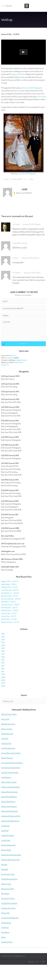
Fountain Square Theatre (9, 772)
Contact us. (5, 365)
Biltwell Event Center (8, 724)
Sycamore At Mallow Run (10, 918)
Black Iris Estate (6, 729)
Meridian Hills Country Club (10, 860)
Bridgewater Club (7, 733)
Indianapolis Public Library (10, 821)
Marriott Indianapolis (8, 845)
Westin (3, 937)
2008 (3, 680)
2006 (3, 686)
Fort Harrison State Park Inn (10, 767)
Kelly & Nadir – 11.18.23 (8, 584)
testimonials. (18, 362)
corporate (10, 357)
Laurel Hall (4, 830)
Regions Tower (6, 884)
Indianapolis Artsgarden (9, 811)
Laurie (6, 179)
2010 (3, 674)
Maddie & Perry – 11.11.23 (9, 587)
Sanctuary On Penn (8, 898)
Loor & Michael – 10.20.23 (10, 590)
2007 (3, 683)
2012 (2, 668)
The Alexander (6, 923)
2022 (3, 639)
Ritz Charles (5, 893)
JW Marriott (5, 826)
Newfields (4, 869)
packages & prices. (20, 360)
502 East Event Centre (9, 714)
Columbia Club (6, 743)
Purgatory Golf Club (17, 74)
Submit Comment (23, 343)
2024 (3, 634)
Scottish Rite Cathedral (9, 903)
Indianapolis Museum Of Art (10, 816)
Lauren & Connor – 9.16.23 (10, 604)
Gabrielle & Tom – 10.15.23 (10, 593)
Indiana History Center (9, 782)
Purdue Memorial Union (9, 879)
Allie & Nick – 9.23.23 (8, 602)
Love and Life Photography (32, 88)
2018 (3, 651)
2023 (3, 636)
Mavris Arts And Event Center (11, 855)
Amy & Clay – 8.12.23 (8, 616)
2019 (3, 648)
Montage (4, 864)
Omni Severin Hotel (7, 874)
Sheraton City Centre (8, 908)
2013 (2, 666)
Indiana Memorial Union (9, 792)
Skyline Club (5, 913)
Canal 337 (4, 738)
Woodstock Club (6, 942)
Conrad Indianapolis (8, 748)
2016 (3, 657)
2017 (2, 654)
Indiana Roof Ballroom (9, 796)
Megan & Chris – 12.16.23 (9, 581)
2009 (3, 677)
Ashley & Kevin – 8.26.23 (9, 610)
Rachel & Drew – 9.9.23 (9, 607)
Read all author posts (24, 193)
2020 (3, 645)
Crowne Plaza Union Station (11, 753)
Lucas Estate (5, 840)
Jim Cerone (42, 96)
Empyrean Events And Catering (12, 763)
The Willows (5, 932)
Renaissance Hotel (7, 889)
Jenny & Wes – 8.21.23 (9, 613)
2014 (2, 663)
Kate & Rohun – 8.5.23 (9, 619)
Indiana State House (8, 801)
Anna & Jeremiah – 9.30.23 (11, 599)
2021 (2, 642)
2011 (2, 671)
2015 (2, 660)
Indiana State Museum (9, 806)
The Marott (5, 927)
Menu (27, 6)
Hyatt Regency (6, 777)
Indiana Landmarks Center (10, 787)
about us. (13, 355)
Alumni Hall (5, 719)
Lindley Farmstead (7, 835)
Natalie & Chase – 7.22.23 (10, 622)
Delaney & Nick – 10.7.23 (9, 596)
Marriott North (6, 850)
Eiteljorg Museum (7, 758)
